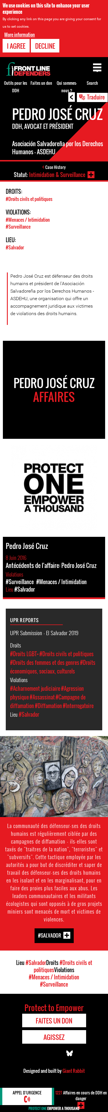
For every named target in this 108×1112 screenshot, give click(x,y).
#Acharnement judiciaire (35, 688)
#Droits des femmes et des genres (44, 662)
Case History (55, 167)
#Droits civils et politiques (29, 198)
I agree (16, 45)
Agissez (54, 1037)
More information (19, 34)
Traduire (96, 97)
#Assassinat (42, 697)
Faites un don (41, 83)
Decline (45, 45)
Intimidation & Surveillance (57, 174)
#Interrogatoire (78, 706)
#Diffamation (48, 706)
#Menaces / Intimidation (28, 219)
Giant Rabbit (73, 1070)
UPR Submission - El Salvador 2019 (44, 633)
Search (92, 83)
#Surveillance (18, 226)
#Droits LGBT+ (24, 654)
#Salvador (15, 247)
